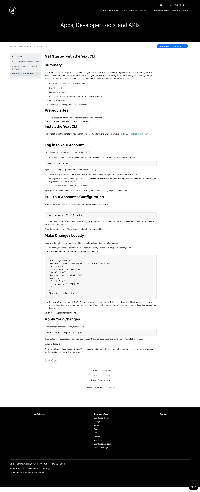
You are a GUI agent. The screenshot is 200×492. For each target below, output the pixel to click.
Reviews (97, 436)
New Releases (146, 10)
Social (96, 425)
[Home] (12, 13)
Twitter (51, 360)
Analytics (98, 440)
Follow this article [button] (172, 46)
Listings (97, 421)
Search (97, 433)
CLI (45, 46)
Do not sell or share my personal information (28, 472)
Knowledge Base (130, 10)
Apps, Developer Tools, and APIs (30, 46)
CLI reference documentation (138, 134)
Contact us (110, 387)
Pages (96, 429)
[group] (100, 138)
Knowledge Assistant (102, 444)
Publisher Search (162, 10)
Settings (46, 468)
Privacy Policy (33, 468)
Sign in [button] (185, 10)
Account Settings (101, 447)
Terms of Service (17, 468)
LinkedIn (55, 360)
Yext (12, 464)
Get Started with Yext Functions (25, 62)
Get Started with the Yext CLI (24, 73)
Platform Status (110, 10)
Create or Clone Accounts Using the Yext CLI (25, 67)
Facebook (47, 360)
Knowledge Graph (101, 418)
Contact (176, 10)
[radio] (94, 375)
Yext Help (13, 46)
